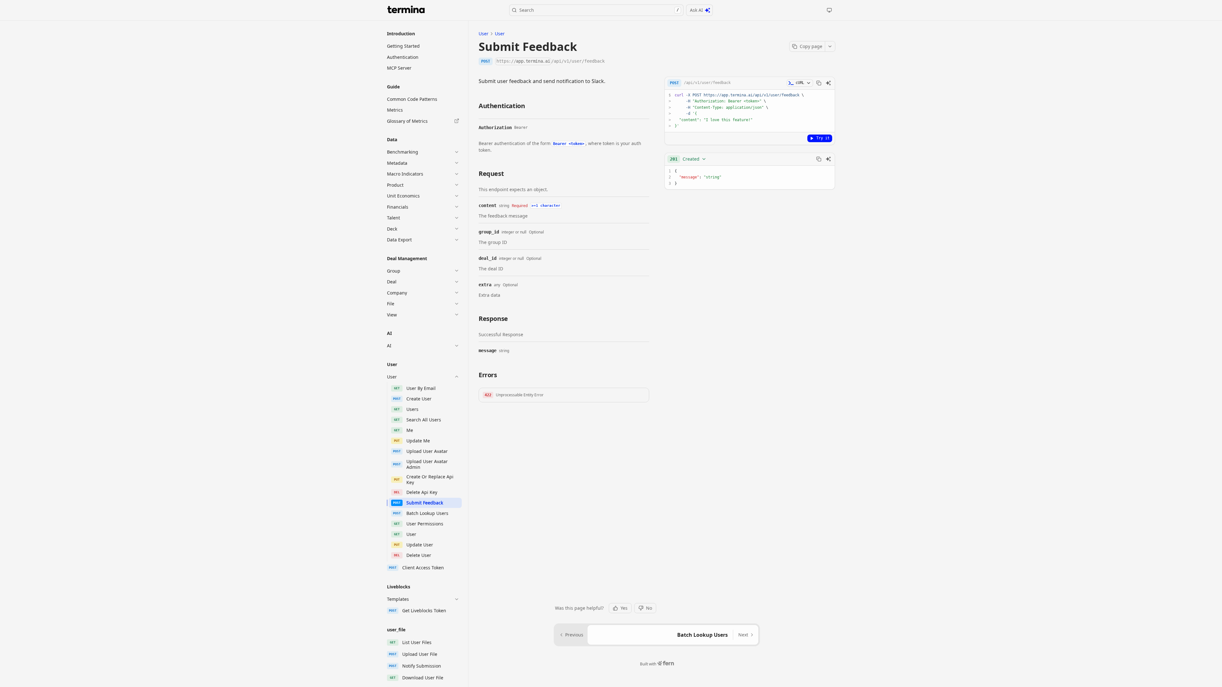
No (649, 608)
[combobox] (688, 159)
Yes (624, 608)
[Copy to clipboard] (818, 83)
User (483, 34)
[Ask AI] (828, 83)
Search (599, 10)
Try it (823, 138)
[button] (564, 395)
